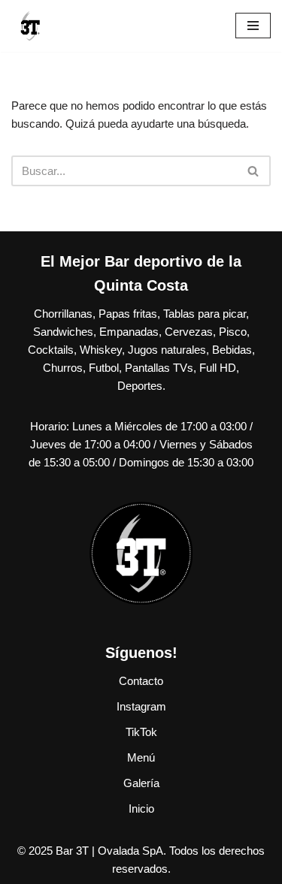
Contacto (141, 680)
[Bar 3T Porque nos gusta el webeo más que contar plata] (30, 26)
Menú (141, 757)
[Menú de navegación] (253, 25)
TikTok (141, 732)
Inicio (141, 808)
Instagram (141, 706)
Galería (141, 783)
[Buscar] (254, 170)
